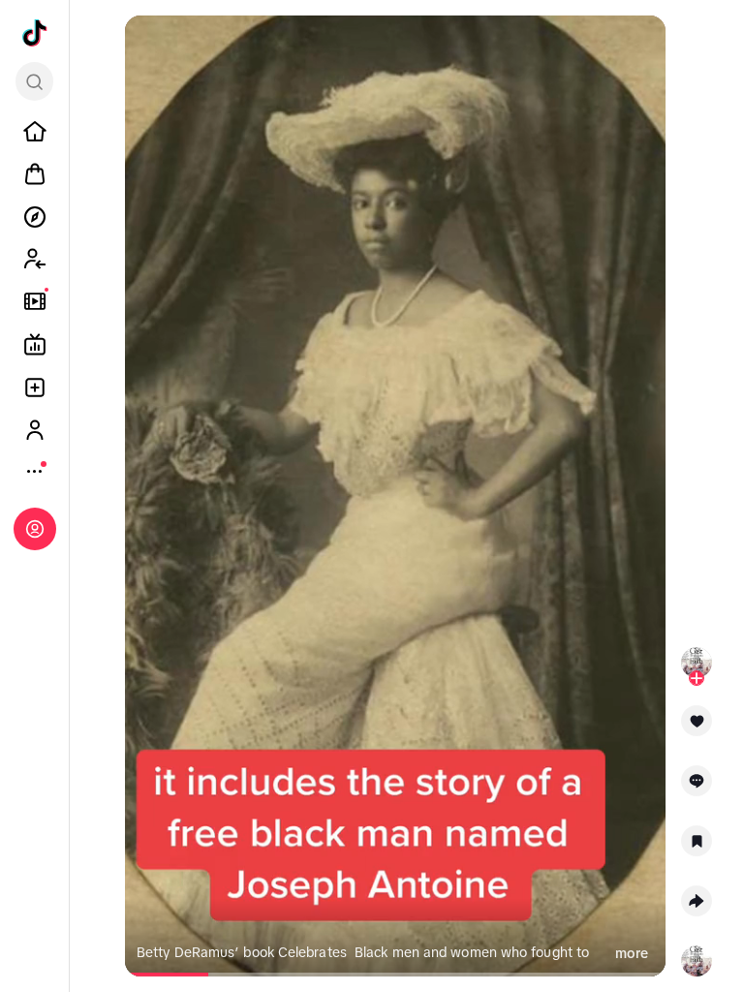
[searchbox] (34, 81)
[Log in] (35, 529)
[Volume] (148, 46)
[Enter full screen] (642, 46)
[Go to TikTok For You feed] (34, 32)
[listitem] (35, 131)
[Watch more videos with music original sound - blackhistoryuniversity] (696, 957)
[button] (696, 728)
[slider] (168, 974)
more (631, 953)
